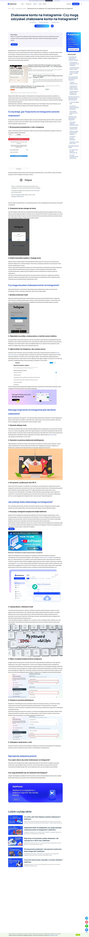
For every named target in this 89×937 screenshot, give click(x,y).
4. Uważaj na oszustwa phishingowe (72, 138)
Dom (9, 8)
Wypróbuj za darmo (42, 26)
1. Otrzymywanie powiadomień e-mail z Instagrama (74, 64)
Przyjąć (78, 934)
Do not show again (57, 0)
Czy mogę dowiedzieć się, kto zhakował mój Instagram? (74, 156)
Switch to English (49, 0)
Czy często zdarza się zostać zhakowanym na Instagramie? (74, 151)
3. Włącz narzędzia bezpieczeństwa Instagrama (74, 133)
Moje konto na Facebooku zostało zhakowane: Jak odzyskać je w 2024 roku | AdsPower (28, 837)
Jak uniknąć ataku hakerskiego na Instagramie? (73, 118)
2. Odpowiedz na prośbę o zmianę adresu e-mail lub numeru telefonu (73, 88)
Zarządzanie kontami (21, 8)
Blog (13, 8)
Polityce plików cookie (53, 935)
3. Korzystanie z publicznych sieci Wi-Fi (73, 113)
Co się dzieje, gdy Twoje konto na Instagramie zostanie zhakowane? (73, 58)
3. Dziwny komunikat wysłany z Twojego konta (74, 73)
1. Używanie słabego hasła (74, 103)
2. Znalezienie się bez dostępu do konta (74, 68)
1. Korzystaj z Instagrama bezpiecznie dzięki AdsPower (74, 123)
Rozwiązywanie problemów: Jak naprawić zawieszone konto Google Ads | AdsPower (27, 848)
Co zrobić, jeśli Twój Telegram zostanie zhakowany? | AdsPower (22, 816)
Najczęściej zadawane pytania (74, 146)
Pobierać (44, 2)
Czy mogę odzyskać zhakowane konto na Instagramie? (73, 78)
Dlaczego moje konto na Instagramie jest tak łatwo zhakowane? (74, 98)
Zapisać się (75, 3)
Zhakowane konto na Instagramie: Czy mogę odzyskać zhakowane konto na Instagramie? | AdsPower (30, 826)
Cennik (40, 2)
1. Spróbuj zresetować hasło (73, 83)
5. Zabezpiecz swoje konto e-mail (74, 142)
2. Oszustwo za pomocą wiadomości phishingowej (74, 107)
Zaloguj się (68, 3)
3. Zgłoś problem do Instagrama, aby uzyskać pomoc (74, 93)
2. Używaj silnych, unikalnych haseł (74, 128)
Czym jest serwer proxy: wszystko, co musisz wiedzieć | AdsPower (23, 859)
